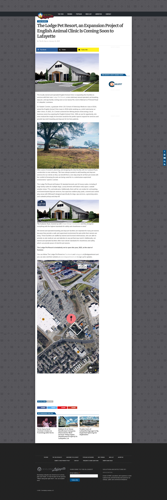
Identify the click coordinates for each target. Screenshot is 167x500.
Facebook (68, 254)
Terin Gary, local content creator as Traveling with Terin (45, 431)
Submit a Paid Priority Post (62, 460)
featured (50, 401)
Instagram (78, 254)
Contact (108, 14)
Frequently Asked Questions (90, 460)
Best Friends (101, 457)
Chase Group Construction (71, 224)
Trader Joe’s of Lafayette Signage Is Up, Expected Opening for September (89, 432)
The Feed (60, 14)
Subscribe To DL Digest (72, 457)
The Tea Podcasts (57, 457)
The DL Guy (43, 41)
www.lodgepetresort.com (68, 257)
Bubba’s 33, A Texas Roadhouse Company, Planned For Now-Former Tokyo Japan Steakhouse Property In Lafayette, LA (67, 433)
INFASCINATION (107, 472)
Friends (69, 14)
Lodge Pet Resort (59, 97)
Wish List (89, 14)
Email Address (75, 473)
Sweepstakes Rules (108, 460)
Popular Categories (88, 457)
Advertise (98, 14)
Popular (79, 14)
